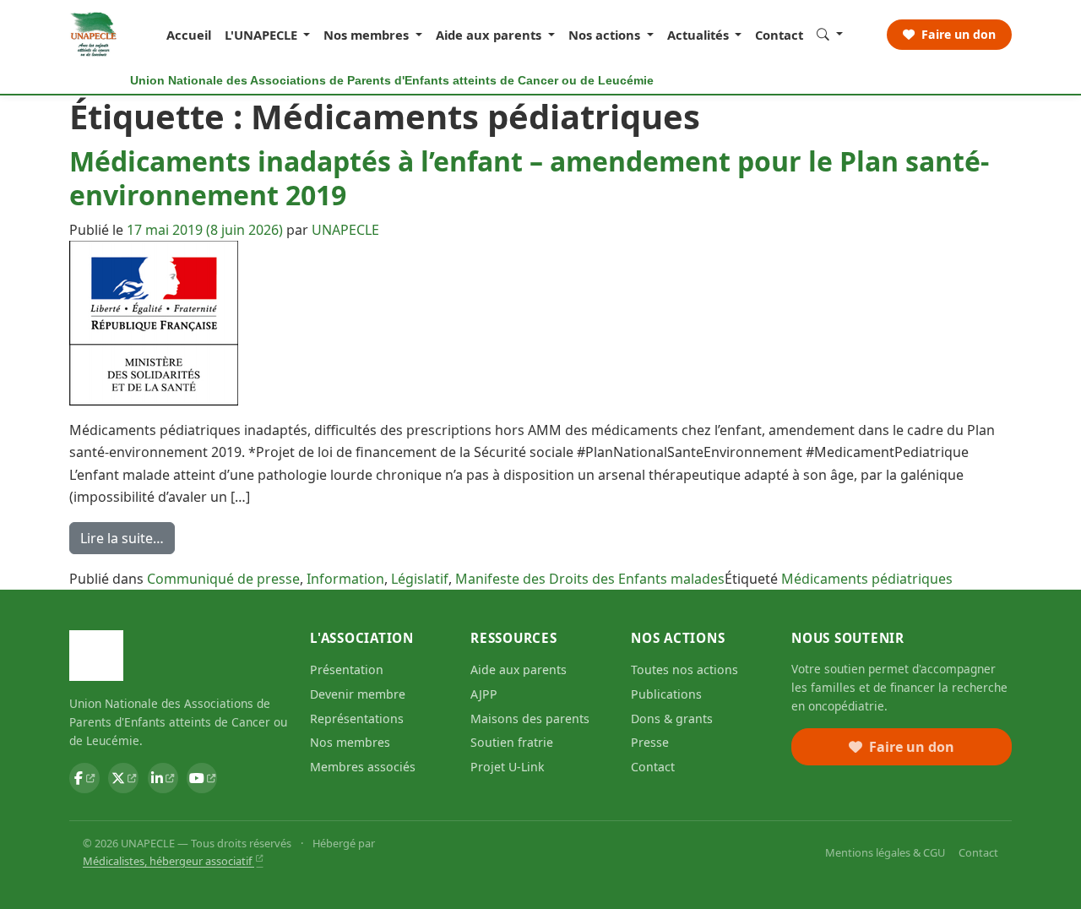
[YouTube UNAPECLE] (202, 778)
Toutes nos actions (684, 669)
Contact (779, 34)
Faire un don (957, 34)
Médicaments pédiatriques (867, 578)
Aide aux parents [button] (490, 34)
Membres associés (363, 767)
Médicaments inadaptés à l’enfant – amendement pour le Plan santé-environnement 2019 (529, 178)
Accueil (188, 34)
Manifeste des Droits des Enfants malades (590, 578)
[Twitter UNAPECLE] (123, 778)
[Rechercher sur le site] (830, 34)
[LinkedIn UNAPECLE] (163, 778)
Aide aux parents (518, 669)
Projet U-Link (507, 767)
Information (345, 578)
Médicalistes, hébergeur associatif (168, 860)
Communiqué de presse (223, 578)
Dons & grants (672, 718)
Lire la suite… (127, 541)
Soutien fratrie (511, 742)
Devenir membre (357, 694)
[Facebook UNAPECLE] (84, 778)
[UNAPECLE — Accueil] (94, 35)
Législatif (419, 578)
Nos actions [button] (606, 34)
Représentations (357, 718)
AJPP (483, 694)
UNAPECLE (345, 229)
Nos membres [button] (367, 34)
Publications (666, 694)
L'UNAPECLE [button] (263, 34)
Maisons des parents (529, 718)
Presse (650, 742)
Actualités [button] (699, 34)
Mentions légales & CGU (885, 852)
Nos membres (350, 742)
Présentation (346, 669)
